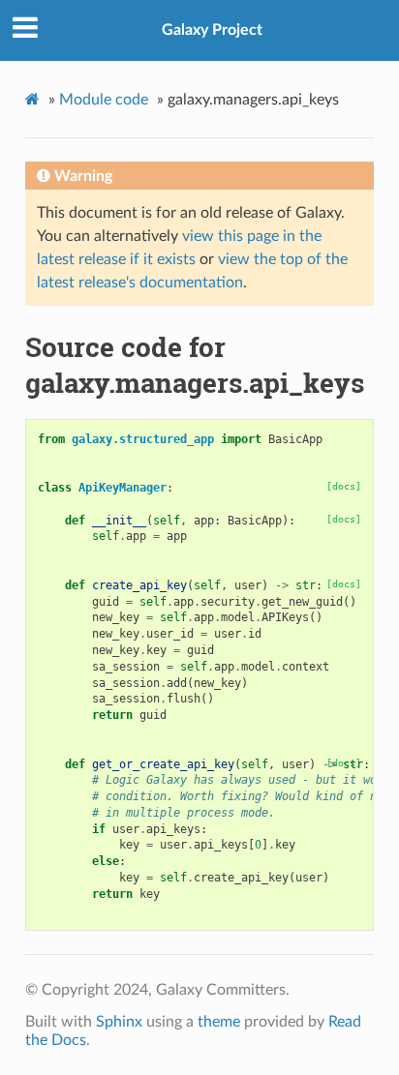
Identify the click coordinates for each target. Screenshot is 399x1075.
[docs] (343, 486)
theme (219, 1022)
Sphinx (119, 1022)
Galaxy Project (212, 30)
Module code (103, 99)
